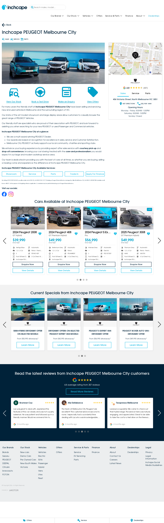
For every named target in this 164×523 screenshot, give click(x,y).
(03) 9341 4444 (146, 104)
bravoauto (7, 471)
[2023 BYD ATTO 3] (109, 218)
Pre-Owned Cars (28, 459)
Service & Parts (112, 16)
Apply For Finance (95, 174)
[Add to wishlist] (13, 234)
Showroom (11, 174)
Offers (99, 16)
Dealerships (153, 16)
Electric (41, 456)
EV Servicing (79, 456)
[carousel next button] (159, 240)
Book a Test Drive (40, 101)
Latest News (115, 463)
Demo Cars (25, 456)
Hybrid (41, 467)
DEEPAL (5, 463)
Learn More (27, 345)
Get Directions (129, 104)
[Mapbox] (115, 72)
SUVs (40, 459)
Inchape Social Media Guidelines (154, 463)
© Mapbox (157, 73)
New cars (24, 452)
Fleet (40, 478)
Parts (53, 174)
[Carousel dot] (77, 280)
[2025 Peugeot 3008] (73, 218)
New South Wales (28, 463)
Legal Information (151, 457)
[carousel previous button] (5, 240)
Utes (40, 474)
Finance (129, 16)
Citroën (6, 467)
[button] (34, 413)
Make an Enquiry (66, 101)
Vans (40, 471)
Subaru (5, 456)
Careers (113, 459)
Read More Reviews (82, 391)
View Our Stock (13, 101)
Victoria (24, 467)
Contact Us (115, 456)
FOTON (5, 474)
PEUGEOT (6, 459)
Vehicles (86, 16)
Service (32, 174)
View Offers (93, 101)
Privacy (149, 452)
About (139, 16)
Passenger (43, 463)
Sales (123, 93)
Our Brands (56, 16)
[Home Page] (14, 7)
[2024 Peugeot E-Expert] (37, 218)
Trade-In (74, 174)
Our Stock (71, 16)
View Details (37, 270)
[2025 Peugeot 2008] (145, 218)
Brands (5, 452)
